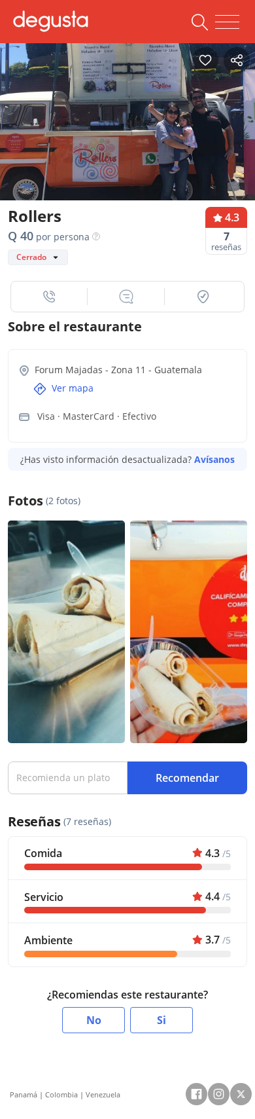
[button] (49, 296)
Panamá (23, 1094)
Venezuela (103, 1094)
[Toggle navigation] (227, 22)
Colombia (61, 1094)
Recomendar (187, 778)
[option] (127, 126)
